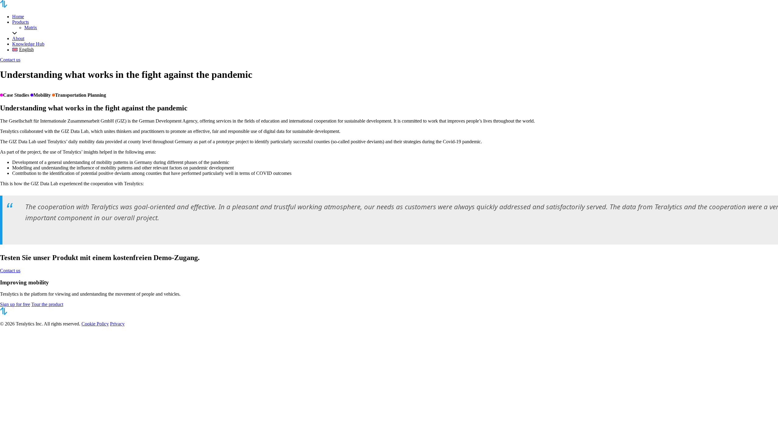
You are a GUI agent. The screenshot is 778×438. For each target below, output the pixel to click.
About (18, 38)
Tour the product (47, 304)
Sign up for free (15, 304)
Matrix (30, 27)
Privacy (117, 323)
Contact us (10, 59)
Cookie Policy (95, 323)
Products (20, 22)
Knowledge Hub (28, 44)
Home (18, 16)
